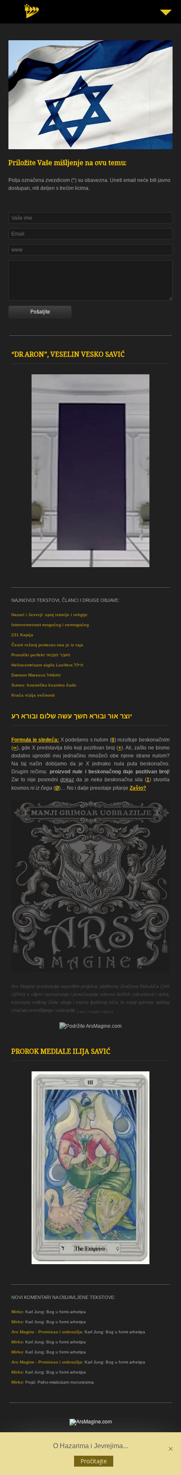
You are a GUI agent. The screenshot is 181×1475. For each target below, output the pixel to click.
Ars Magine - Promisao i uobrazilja (46, 1332)
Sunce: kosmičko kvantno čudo (43, 685)
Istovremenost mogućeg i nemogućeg (50, 624)
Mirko (17, 1311)
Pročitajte (93, 1461)
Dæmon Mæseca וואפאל (36, 675)
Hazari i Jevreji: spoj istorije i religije (49, 614)
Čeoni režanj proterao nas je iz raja (47, 645)
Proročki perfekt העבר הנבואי (40, 655)
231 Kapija (22, 635)
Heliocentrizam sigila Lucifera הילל (47, 665)
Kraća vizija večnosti (33, 695)
